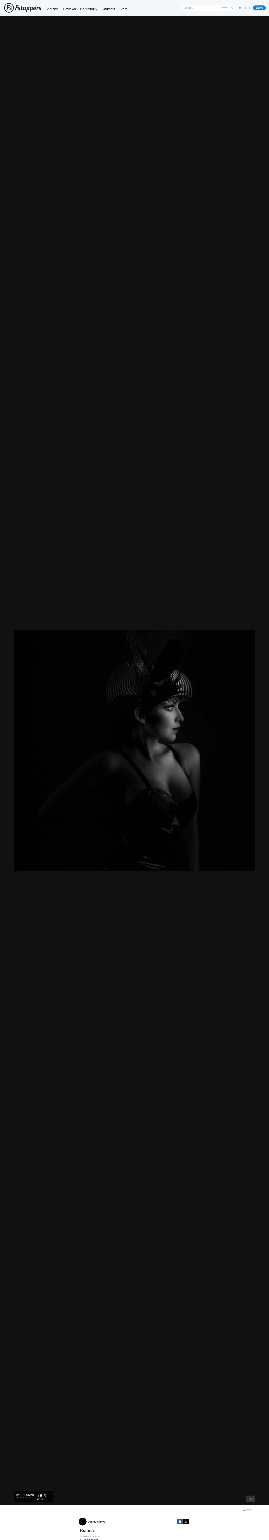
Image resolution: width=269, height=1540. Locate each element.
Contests (108, 8)
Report (248, 1509)
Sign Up (259, 7)
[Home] (22, 8)
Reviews (69, 8)
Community (88, 8)
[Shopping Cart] (240, 8)
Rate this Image (25, 1495)
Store (123, 8)
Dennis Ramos (96, 1521)
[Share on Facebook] (180, 1521)
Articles (53, 8)
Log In (248, 7)
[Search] (232, 7)
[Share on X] (186, 1521)
